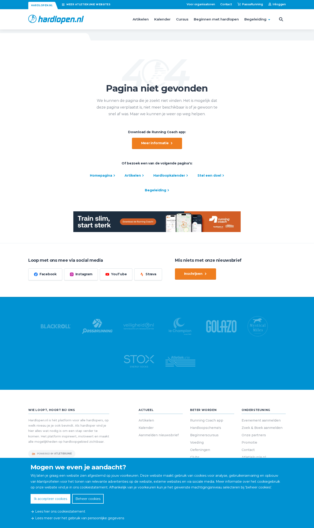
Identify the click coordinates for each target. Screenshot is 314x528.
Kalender (162, 19)
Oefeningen (200, 450)
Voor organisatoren (201, 4)
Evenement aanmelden (261, 420)
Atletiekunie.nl (254, 457)
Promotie (249, 442)
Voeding (197, 442)
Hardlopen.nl (42, 5)
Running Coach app (206, 420)
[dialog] (157, 493)
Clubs (195, 457)
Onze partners (254, 435)
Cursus (182, 19)
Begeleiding (255, 19)
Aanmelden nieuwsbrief (159, 435)
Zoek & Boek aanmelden (262, 428)
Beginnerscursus (204, 435)
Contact (226, 4)
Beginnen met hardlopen (216, 19)
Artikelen (141, 19)
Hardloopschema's (205, 428)
